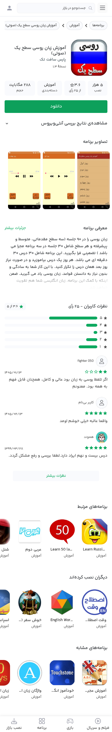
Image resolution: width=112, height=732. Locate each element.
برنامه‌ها (98, 25)
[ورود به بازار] (9, 8)
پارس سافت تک (53, 59)
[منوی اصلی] (102, 8)
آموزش (74, 25)
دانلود (56, 106)
